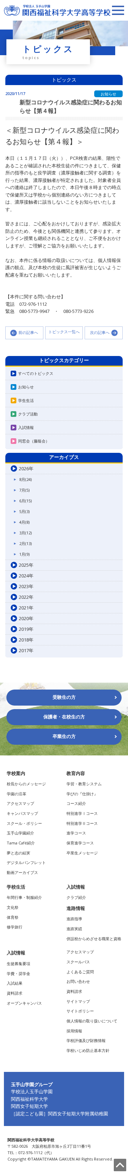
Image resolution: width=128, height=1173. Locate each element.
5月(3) (24, 511)
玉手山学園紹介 (20, 833)
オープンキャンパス (24, 1003)
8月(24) (25, 479)
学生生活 (26, 400)
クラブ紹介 (76, 897)
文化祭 (12, 907)
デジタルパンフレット (26, 862)
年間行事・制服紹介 (24, 897)
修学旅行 (14, 927)
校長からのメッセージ (26, 783)
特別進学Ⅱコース (82, 823)
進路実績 (74, 928)
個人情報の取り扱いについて (91, 1020)
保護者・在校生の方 (64, 716)
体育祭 (12, 917)
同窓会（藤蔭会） (33, 441)
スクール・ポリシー (24, 823)
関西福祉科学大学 (29, 1099)
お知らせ (26, 386)
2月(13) (25, 543)
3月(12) (25, 532)
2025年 (26, 565)
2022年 (26, 597)
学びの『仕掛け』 (82, 793)
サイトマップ (78, 1001)
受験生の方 (64, 697)
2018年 (26, 640)
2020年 (26, 618)
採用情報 (74, 1030)
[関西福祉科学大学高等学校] (57, 8)
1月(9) (24, 554)
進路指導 (74, 918)
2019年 (26, 629)
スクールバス (78, 961)
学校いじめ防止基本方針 (88, 1050)
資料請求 (14, 993)
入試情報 (26, 427)
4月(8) (24, 522)
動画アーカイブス (22, 872)
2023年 (26, 586)
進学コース (76, 833)
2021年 (26, 607)
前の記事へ (28, 332)
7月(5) (24, 490)
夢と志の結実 (18, 852)
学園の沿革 (16, 793)
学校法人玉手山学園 (32, 1091)
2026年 (26, 468)
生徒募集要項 (18, 963)
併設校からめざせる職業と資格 (93, 938)
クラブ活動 (28, 414)
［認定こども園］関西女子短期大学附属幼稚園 (59, 1113)
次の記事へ (100, 332)
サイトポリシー (80, 1011)
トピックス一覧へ (64, 332)
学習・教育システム (84, 783)
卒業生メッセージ (82, 852)
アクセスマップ (20, 803)
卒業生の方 (64, 736)
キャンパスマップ (22, 813)
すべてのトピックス (35, 373)
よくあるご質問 (80, 971)
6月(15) (25, 500)
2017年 (26, 650)
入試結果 (14, 983)
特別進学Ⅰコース (82, 813)
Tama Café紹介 (21, 842)
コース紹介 (76, 803)
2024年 (26, 575)
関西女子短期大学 (29, 1106)
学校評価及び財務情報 (86, 1040)
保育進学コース (80, 842)
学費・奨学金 (18, 973)
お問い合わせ (78, 981)
